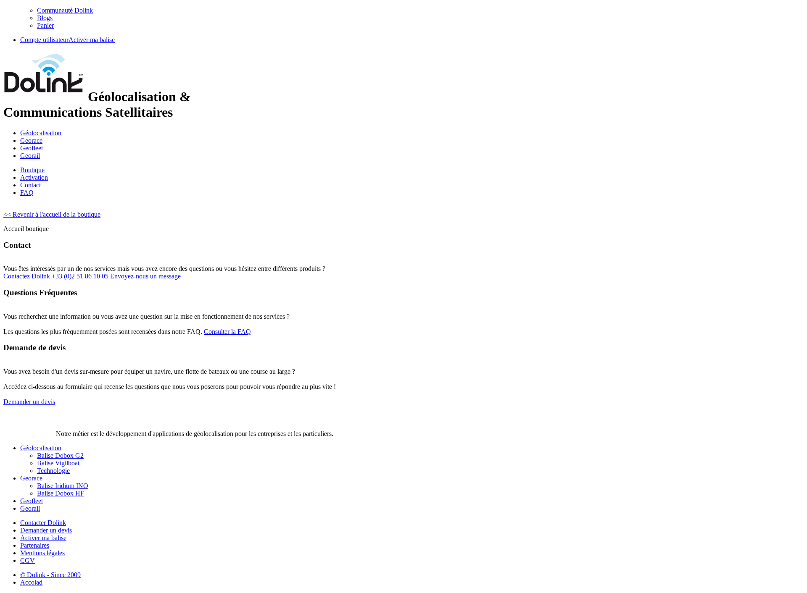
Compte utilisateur (44, 39)
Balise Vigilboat (58, 463)
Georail (30, 155)
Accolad (31, 582)
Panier (45, 25)
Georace (31, 140)
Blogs (45, 17)
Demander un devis (46, 530)
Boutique (32, 169)
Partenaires (34, 545)
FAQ (27, 192)
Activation (34, 177)
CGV (27, 560)
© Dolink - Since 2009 (50, 574)
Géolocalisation (40, 132)
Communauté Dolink (65, 10)
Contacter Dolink (43, 522)
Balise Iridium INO (62, 485)
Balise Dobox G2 (60, 455)
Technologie (53, 470)
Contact (30, 185)
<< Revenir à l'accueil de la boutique (51, 214)
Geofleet (31, 148)
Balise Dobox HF (60, 493)
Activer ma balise (92, 39)
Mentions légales (42, 552)
